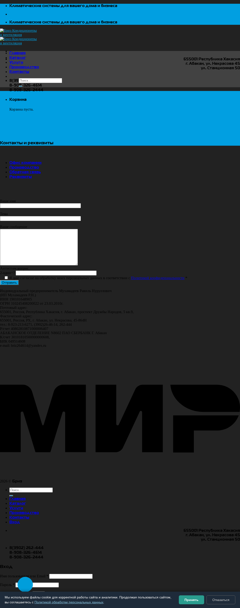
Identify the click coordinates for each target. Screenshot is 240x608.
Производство (24, 67)
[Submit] (20, 86)
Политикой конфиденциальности (157, 278)
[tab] (25, 163)
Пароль (7, 585)
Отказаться (220, 600)
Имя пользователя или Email (24, 576)
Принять (191, 600)
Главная (17, 53)
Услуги (16, 62)
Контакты (19, 72)
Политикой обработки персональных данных (68, 602)
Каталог (17, 58)
